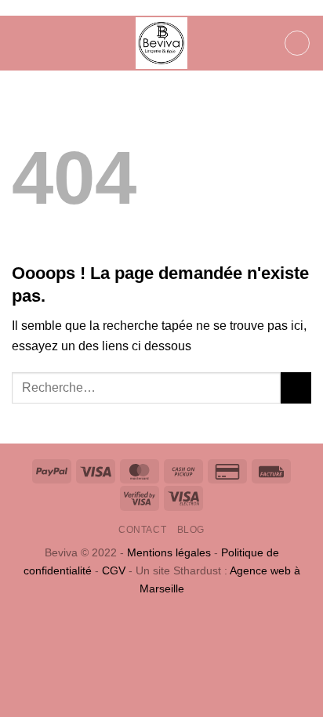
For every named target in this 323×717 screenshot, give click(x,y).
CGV (113, 570)
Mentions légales (169, 552)
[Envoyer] (296, 387)
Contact (142, 529)
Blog (191, 529)
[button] (21, 43)
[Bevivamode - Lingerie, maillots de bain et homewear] (161, 43)
